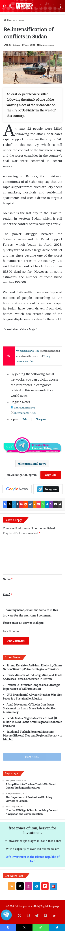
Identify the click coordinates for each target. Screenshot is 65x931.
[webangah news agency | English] (24, 6)
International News (24, 407)
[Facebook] (5, 504)
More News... (32, 756)
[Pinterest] (21, 504)
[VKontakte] (30, 504)
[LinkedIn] (14, 504)
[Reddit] (25, 504)
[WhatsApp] (43, 504)
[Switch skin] (11, 7)
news (21, 20)
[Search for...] (4, 7)
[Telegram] (47, 504)
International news (33, 463)
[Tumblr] (18, 504)
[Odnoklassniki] (34, 504)
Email (7, 594)
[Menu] (60, 7)
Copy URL (50, 474)
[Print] (60, 504)
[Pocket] (38, 504)
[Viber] (51, 504)
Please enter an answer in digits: (23, 622)
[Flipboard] (48, 489)
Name (7, 579)
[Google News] (17, 489)
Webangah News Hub (27, 350)
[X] (9, 504)
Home (10, 20)
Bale (25, 419)
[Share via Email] (55, 504)
